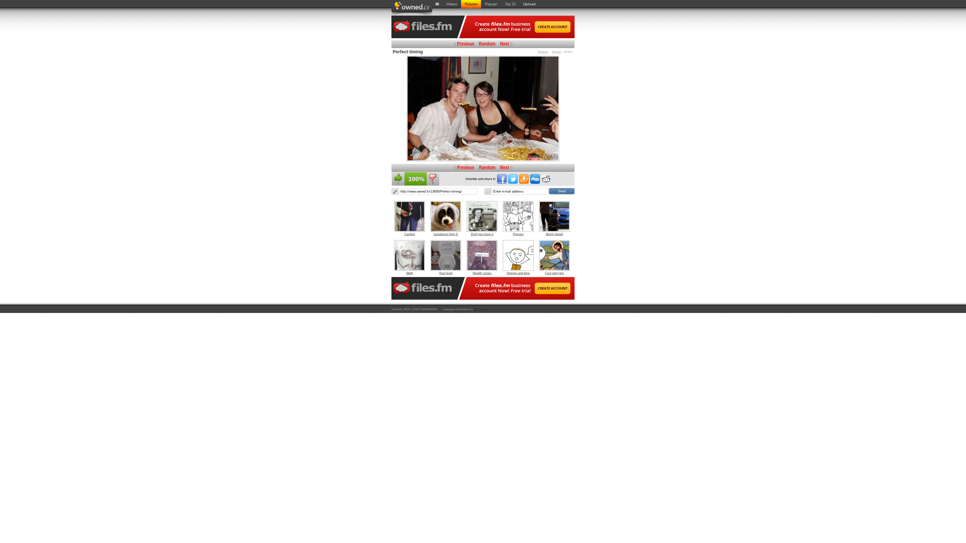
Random (487, 43)
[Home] (437, 4)
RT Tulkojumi (482, 309)
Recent (556, 51)
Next (504, 43)
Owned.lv (411, 8)
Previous (465, 43)
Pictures (543, 51)
